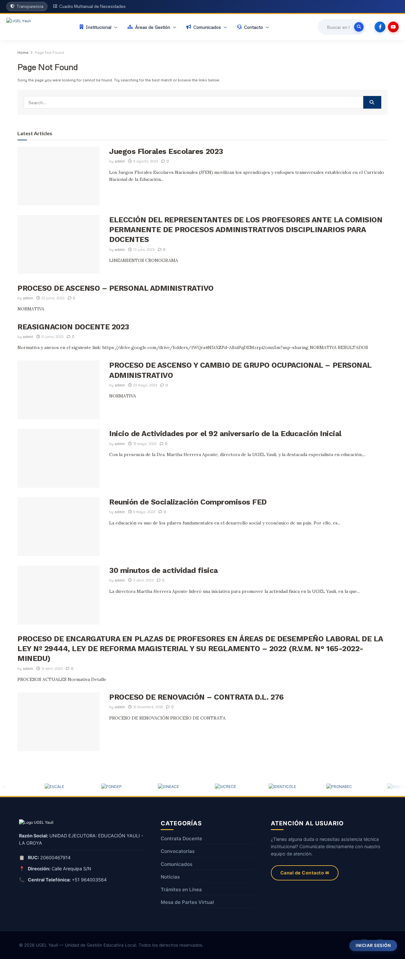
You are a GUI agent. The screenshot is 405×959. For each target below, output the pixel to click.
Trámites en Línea (181, 889)
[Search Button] (372, 102)
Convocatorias (178, 851)
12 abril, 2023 (51, 668)
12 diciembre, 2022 (147, 707)
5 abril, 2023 (143, 580)
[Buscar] (359, 27)
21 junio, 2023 (52, 336)
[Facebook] (380, 27)
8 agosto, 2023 (145, 161)
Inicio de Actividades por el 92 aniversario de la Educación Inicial (225, 433)
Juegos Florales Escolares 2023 (166, 151)
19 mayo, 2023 (144, 443)
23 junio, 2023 (52, 298)
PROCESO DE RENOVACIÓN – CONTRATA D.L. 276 (196, 697)
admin (120, 161)
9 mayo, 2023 (143, 512)
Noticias (170, 877)
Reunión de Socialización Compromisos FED (188, 502)
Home (22, 52)
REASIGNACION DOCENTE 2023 (73, 326)
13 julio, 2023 (143, 249)
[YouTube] (393, 27)
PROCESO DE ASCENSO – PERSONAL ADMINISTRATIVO (115, 288)
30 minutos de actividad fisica (163, 570)
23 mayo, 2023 (144, 385)
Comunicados (176, 864)
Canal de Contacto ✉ (304, 872)
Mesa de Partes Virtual (187, 902)
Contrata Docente (181, 838)
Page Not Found (49, 52)
